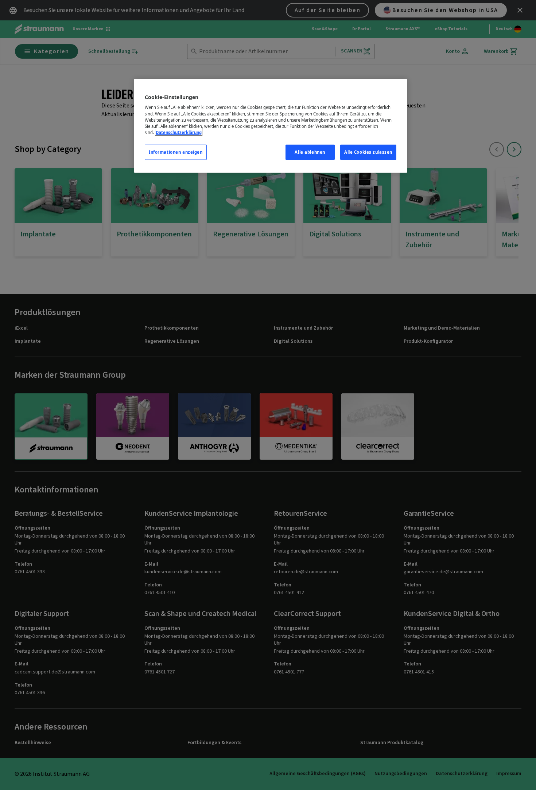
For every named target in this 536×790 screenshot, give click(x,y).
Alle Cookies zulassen (368, 152)
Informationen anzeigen (176, 152)
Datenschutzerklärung (179, 132)
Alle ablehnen (310, 152)
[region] (270, 126)
